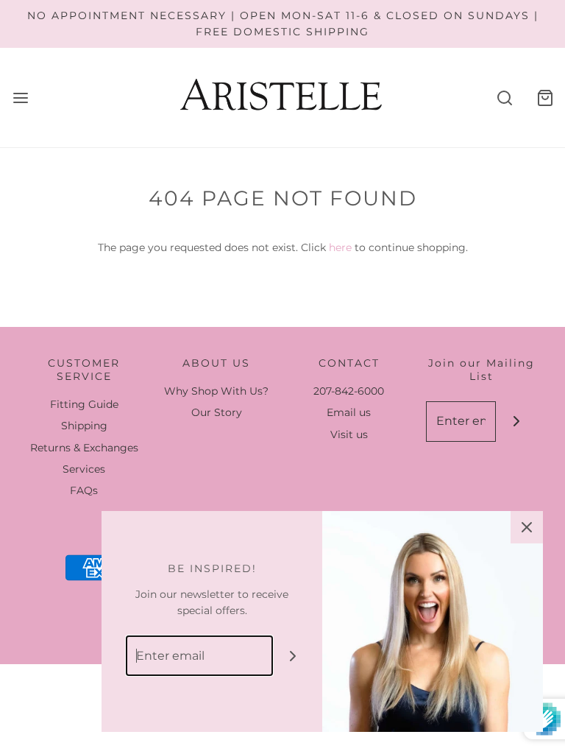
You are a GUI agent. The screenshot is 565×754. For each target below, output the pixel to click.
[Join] (516, 421)
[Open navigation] (20, 97)
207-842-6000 (348, 391)
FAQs (84, 490)
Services (84, 469)
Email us (349, 412)
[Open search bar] (504, 97)
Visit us (349, 434)
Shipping (84, 425)
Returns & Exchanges (84, 447)
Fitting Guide (84, 404)
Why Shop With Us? (216, 391)
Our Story (216, 412)
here (340, 247)
